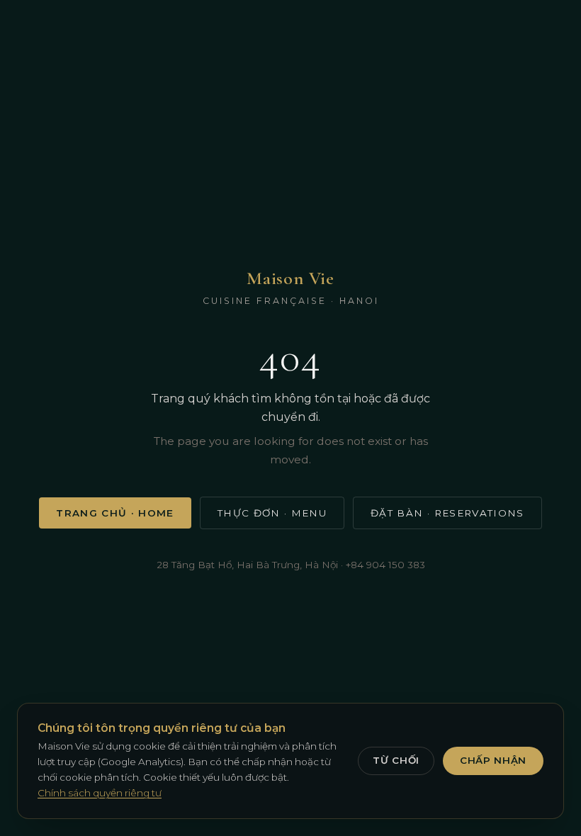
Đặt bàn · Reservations (447, 513)
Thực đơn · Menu (272, 513)
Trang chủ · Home (115, 513)
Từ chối (396, 760)
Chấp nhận (493, 760)
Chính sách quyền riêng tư (100, 792)
